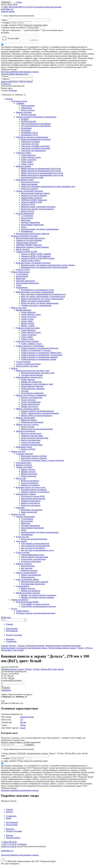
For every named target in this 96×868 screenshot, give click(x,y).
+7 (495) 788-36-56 (9, 7)
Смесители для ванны (30, 141)
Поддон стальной (28, 115)
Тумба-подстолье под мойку (28, 328)
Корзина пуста (22, 74)
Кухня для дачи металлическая (34, 539)
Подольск (13, 90)
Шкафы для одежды (29, 406)
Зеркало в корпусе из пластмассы (35, 492)
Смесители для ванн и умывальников (32, 137)
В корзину (6, 688)
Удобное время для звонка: (13, 27)
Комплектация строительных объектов (32, 234)
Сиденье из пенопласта (31, 561)
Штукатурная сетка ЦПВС (27, 602)
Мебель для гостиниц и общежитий (31, 395)
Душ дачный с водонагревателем (35, 543)
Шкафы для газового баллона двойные (37, 597)
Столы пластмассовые (30, 442)
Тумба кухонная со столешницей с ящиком (39, 357)
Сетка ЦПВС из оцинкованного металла (38, 606)
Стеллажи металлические (32, 375)
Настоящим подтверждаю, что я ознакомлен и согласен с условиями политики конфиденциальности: (44, 47)
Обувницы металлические (32, 422)
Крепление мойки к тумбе (32, 177)
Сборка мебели (22, 611)
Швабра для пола (28, 472)
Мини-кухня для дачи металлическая (36, 429)
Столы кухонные (23, 362)
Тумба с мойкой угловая (31, 344)
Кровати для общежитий (31, 397)
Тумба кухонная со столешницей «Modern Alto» (41, 353)
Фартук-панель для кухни (27, 366)
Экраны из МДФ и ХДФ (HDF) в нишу (38, 258)
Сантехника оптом (19, 101)
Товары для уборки (24, 467)
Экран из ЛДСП (28, 204)
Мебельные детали (24, 447)
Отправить (30, 745)
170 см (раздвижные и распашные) (36, 126)
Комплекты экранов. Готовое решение (37, 209)
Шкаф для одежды (29, 420)
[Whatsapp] (21, 844)
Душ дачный (21, 541)
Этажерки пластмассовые (32, 436)
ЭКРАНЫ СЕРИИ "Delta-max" (34, 200)
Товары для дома (18, 451)
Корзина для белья (24, 465)
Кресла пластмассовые (30, 440)
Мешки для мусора (29, 474)
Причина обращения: (11, 30)
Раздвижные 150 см (29, 132)
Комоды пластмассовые (31, 433)
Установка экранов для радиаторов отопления (35, 613)
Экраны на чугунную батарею (34, 195)
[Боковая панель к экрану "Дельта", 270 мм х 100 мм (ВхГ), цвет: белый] (32, 669)
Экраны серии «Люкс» (30, 260)
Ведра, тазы (21, 478)
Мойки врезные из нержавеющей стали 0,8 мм (41, 171)
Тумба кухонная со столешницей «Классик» (40, 348)
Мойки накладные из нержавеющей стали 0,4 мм (42, 173)
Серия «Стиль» (27, 164)
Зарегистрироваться (9, 81)
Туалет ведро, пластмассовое (33, 559)
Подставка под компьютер (32, 393)
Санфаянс (20, 103)
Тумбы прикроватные (30, 404)
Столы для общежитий (30, 402)
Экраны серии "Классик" (32, 198)
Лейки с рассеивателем (31, 575)
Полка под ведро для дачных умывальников (39, 303)
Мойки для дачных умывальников (35, 301)
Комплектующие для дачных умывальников (39, 229)
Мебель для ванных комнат (27, 409)
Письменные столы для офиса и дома (37, 384)
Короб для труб (27, 211)
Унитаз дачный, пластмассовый (34, 557)
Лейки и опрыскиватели (26, 573)
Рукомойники (27, 231)
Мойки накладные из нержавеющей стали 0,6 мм (42, 175)
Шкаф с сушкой (27, 326)
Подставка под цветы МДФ (33, 496)
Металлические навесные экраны (35, 193)
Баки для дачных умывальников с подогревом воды (43, 296)
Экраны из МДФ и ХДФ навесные (36, 256)
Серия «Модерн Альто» (31, 157)
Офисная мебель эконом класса (29, 377)
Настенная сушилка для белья (33, 458)
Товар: (4, 753)
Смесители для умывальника (33, 150)
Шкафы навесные (23, 310)
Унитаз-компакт (28, 106)
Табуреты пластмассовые (31, 445)
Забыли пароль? (26, 81)
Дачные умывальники (20, 272)
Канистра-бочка (28, 566)
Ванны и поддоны (24, 112)
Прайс (8, 818)
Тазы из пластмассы (29, 483)
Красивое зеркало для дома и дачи (30, 487)
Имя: (4, 20)
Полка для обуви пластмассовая (34, 438)
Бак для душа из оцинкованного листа (37, 550)
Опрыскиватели (28, 577)
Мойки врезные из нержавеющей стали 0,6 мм (41, 168)
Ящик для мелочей (29, 512)
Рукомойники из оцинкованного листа (37, 290)
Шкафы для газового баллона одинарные (38, 595)
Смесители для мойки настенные (35, 146)
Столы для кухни (28, 400)
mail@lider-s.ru (7, 9)
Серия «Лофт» (27, 162)
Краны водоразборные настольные (36, 139)
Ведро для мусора (28, 476)
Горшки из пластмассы (30, 501)
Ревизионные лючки (25, 180)
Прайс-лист (6, 617)
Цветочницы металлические (33, 498)
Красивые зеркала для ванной (33, 490)
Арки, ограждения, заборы (27, 579)
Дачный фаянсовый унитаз (32, 555)
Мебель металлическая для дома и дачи (32, 371)
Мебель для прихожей (25, 418)
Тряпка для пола (28, 469)
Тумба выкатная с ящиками (32, 388)
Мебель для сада (28, 588)
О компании (11, 641)
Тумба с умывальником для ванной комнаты (40, 413)
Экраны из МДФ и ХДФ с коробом (36, 254)
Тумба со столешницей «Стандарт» (36, 350)
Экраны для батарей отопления (29, 191)
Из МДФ (24, 119)
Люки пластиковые (29, 184)
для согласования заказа (52, 30)
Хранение (20, 507)
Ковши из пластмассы (30, 485)
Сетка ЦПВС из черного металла (35, 604)
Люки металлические (30, 182)
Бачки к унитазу (28, 110)
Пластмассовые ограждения (33, 584)
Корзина (9, 835)
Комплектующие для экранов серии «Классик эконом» (44, 267)
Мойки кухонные (23, 166)
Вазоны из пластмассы (30, 505)
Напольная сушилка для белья (34, 456)
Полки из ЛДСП (28, 449)
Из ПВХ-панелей (28, 121)
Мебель (14, 368)
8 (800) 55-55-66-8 (39, 7)
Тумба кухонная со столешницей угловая (38, 359)
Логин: (4, 76)
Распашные (26, 130)
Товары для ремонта (19, 600)
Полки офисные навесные (32, 386)
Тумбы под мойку (23, 153)
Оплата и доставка (14, 635)
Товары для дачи (18, 514)
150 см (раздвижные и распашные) (36, 124)
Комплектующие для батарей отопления (38, 207)
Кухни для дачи (27, 427)
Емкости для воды (24, 564)
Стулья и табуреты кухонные (28, 364)
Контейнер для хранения (31, 510)
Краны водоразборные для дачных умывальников (42, 299)
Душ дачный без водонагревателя (35, 546)
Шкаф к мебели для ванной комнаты (36, 415)
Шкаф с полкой (27, 323)
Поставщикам (12, 631)
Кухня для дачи (22, 537)
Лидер (19, 2)
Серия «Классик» (28, 155)
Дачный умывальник (25, 213)
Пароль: (5, 79)
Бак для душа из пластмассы (33, 548)
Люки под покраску (29, 189)
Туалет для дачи (23, 552)
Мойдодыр (25, 220)
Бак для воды (26, 568)
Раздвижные (26, 128)
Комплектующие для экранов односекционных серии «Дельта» (48, 265)
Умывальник (26, 108)
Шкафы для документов (31, 382)
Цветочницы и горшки (26, 494)
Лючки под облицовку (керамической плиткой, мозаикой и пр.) (48, 186)
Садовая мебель (22, 586)
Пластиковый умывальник (32, 225)
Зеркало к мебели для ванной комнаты (37, 411)
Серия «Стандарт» (29, 159)
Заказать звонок (7, 11)
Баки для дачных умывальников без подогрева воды (43, 294)
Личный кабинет (8, 74)
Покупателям (11, 628)
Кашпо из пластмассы (30, 503)
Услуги (14, 609)
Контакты (10, 639)
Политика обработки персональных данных (20, 72)
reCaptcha (5, 32)
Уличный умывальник (30, 222)
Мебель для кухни (18, 308)
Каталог (9, 99)
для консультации (31, 30)
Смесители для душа (30, 144)
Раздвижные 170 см (29, 135)
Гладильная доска (23, 463)
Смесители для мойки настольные (35, 148)
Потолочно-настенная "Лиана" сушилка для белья (42, 460)
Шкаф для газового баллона (28, 593)
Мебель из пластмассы (25, 431)
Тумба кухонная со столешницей (30, 346)
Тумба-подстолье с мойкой (27, 341)
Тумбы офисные (28, 379)
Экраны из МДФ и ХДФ (31, 202)
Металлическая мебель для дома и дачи (37, 373)
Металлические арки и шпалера (34, 582)
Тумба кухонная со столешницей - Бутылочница (41, 355)
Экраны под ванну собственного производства (36, 117)
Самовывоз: (6, 690)
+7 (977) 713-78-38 (9, 844)
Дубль (23, 227)
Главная (9, 624)
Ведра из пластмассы (30, 481)
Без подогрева (27, 218)
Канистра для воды (29, 570)
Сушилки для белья (24, 454)
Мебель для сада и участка (27, 424)
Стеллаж (24, 391)
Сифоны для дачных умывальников (36, 305)
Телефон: (5, 23)
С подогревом (27, 216)
